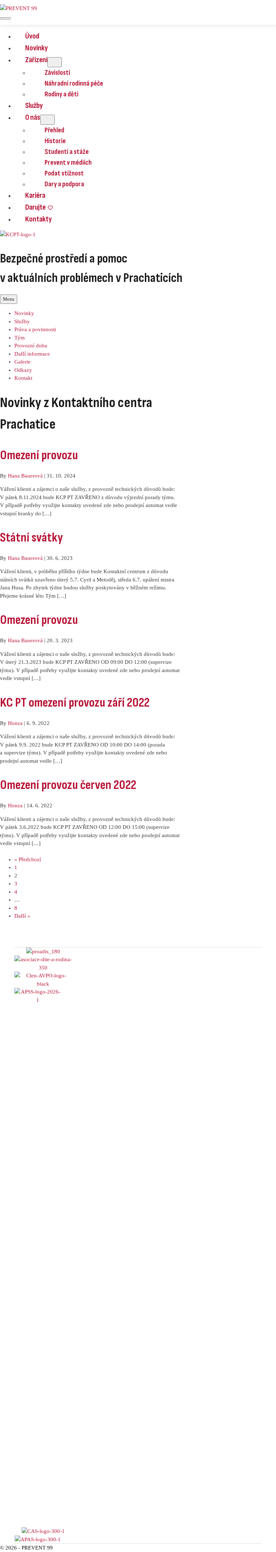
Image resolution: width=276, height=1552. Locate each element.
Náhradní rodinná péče (74, 83)
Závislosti (57, 72)
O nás (32, 117)
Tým (19, 338)
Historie (55, 141)
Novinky (36, 48)
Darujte (35, 207)
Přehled (54, 130)
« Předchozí (27, 859)
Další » (22, 916)
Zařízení (36, 60)
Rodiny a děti (61, 94)
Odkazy (23, 370)
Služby (34, 105)
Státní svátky (31, 538)
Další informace (32, 354)
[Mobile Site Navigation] (5, 18)
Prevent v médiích (68, 162)
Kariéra (35, 195)
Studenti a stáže (67, 151)
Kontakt (23, 378)
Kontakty (38, 219)
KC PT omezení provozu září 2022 (75, 703)
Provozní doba (30, 345)
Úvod (32, 36)
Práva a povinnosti (35, 329)
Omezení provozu (39, 455)
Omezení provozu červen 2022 (68, 785)
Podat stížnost (64, 173)
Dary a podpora (64, 184)
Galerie (22, 362)
